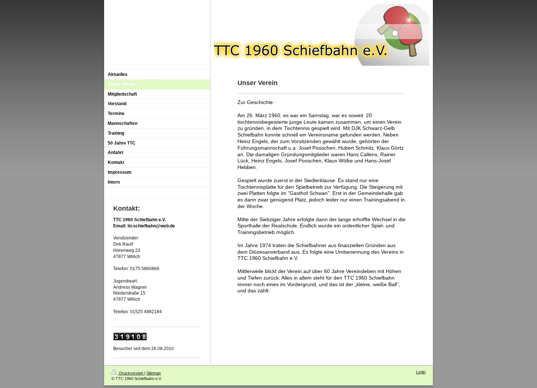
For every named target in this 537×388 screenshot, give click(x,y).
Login (421, 372)
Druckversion (131, 373)
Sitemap (153, 373)
